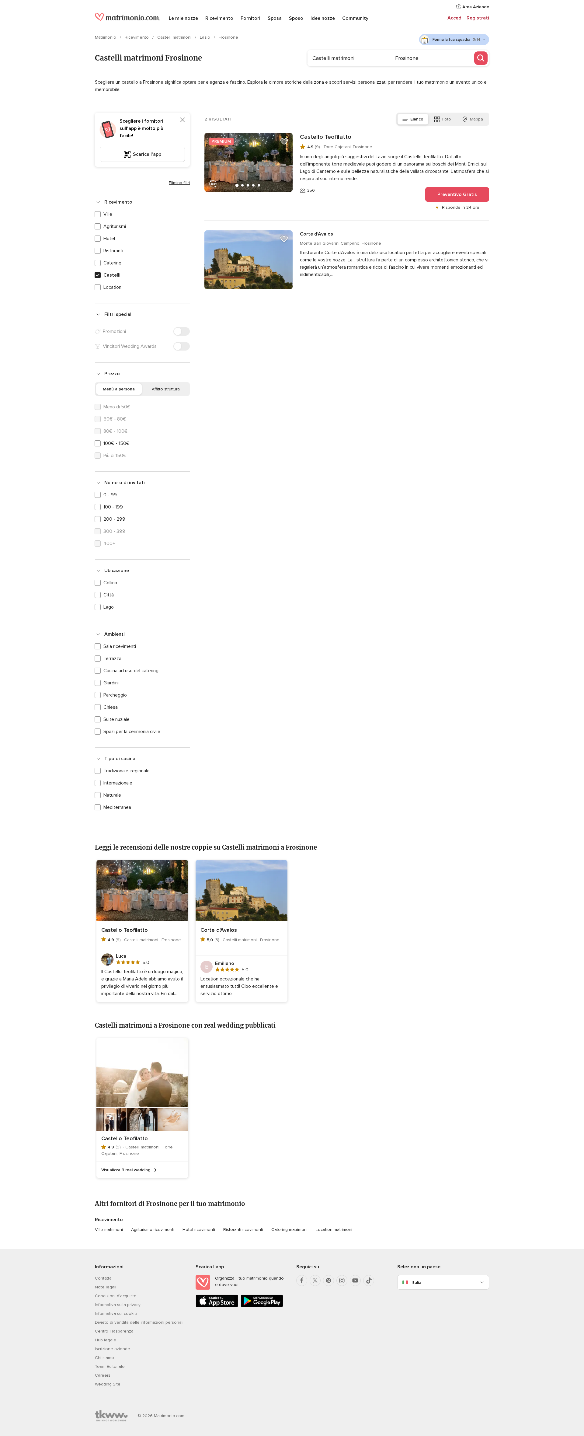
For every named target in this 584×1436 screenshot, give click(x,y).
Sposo (296, 18)
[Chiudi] (182, 120)
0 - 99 (110, 495)
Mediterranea (117, 807)
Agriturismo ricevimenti (152, 1229)
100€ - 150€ (116, 443)
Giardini (111, 683)
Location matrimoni (334, 1229)
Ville (107, 214)
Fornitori (250, 18)
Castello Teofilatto (325, 137)
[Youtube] (355, 1280)
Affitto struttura (166, 389)
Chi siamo (104, 1357)
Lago (108, 607)
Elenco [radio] (416, 119)
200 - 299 (114, 519)
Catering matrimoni (289, 1229)
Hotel (109, 239)
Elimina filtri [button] (179, 182)
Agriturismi (114, 226)
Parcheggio (115, 695)
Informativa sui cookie (116, 1313)
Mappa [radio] (476, 119)
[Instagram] (341, 1280)
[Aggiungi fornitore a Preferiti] (284, 141)
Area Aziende (475, 6)
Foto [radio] (446, 119)
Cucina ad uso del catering (130, 671)
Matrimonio (106, 37)
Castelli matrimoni (175, 37)
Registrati (478, 18)
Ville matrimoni (109, 1229)
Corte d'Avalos (316, 234)
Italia (416, 1282)
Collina (110, 583)
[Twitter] (315, 1280)
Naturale (112, 795)
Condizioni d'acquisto (116, 1295)
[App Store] (217, 1305)
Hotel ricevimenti (198, 1229)
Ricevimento (219, 18)
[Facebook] (301, 1280)
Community (355, 18)
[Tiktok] (368, 1280)
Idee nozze (323, 18)
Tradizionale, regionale (126, 771)
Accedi (455, 18)
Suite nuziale (116, 719)
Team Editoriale (110, 1366)
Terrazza (112, 658)
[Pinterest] (328, 1280)
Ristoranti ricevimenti (243, 1229)
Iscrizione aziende (112, 1348)
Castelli (111, 275)
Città (108, 595)
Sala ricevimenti (119, 646)
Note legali (105, 1287)
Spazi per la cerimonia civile (131, 731)
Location (112, 287)
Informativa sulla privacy (118, 1304)
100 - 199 (113, 507)
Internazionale (117, 783)
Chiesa (110, 707)
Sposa (275, 18)
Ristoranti (113, 251)
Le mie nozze (183, 18)
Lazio (205, 37)
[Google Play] (262, 1305)
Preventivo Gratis (457, 194)
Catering (112, 263)
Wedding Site (107, 1384)
